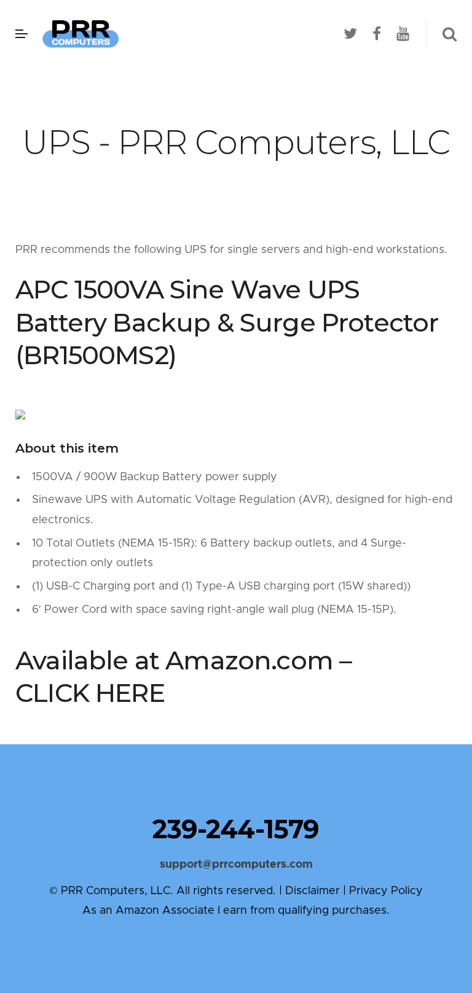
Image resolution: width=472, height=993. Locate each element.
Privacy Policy (386, 891)
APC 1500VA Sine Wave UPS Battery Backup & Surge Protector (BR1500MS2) (227, 322)
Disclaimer (312, 891)
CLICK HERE (90, 692)
